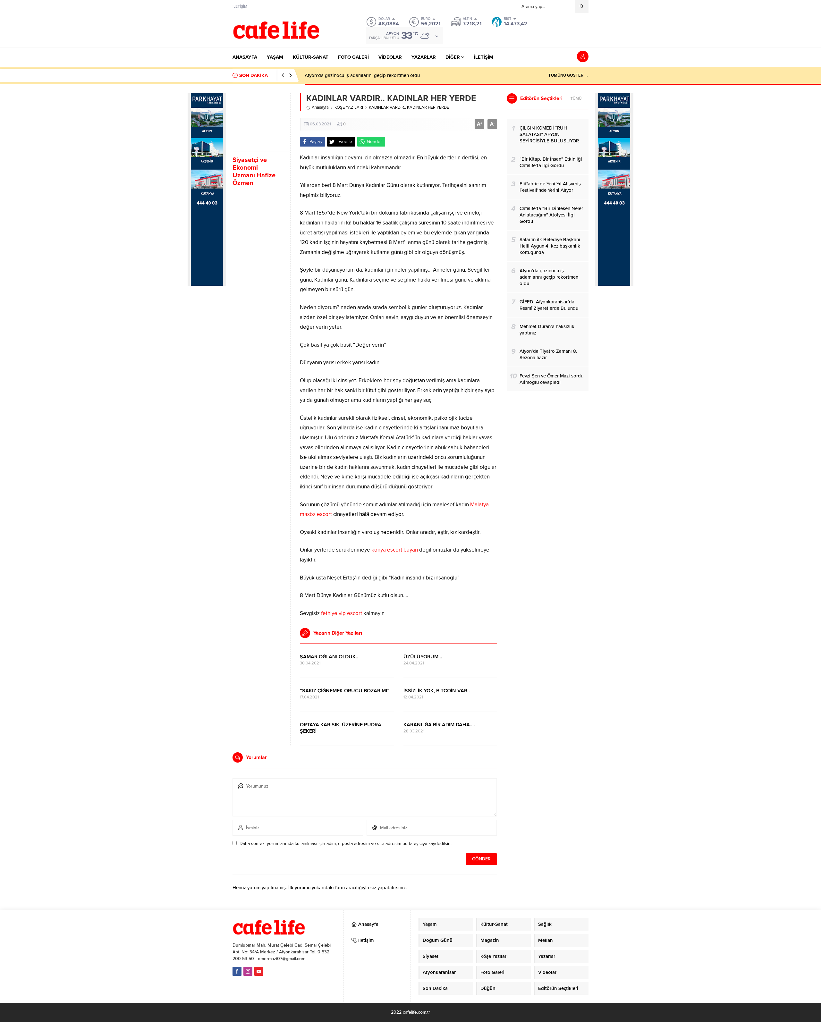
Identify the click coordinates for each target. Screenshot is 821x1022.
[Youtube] (258, 971)
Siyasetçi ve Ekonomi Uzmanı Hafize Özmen (254, 171)
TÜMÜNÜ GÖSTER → (568, 75)
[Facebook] (237, 971)
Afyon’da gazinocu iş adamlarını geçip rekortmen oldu (362, 75)
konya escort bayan (394, 549)
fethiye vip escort (341, 613)
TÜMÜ (576, 98)
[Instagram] (247, 971)
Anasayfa (320, 107)
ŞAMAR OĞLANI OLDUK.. (329, 657)
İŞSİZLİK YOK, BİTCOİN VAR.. (436, 691)
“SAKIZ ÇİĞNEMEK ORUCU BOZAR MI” (344, 691)
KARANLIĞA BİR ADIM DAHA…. (439, 725)
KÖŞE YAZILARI (348, 107)
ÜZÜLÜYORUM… (422, 657)
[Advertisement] (207, 398)
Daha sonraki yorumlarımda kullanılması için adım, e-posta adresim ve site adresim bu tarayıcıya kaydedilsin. (346, 843)
